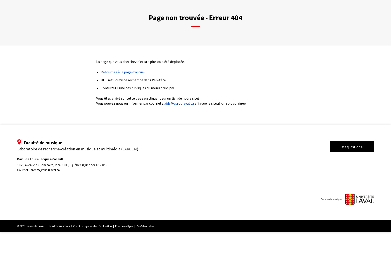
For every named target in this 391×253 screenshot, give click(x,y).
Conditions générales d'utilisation (92, 226)
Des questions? (352, 147)
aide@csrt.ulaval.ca (179, 103)
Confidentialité (145, 226)
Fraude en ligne (124, 226)
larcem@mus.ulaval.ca (45, 170)
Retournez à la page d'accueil (123, 72)
